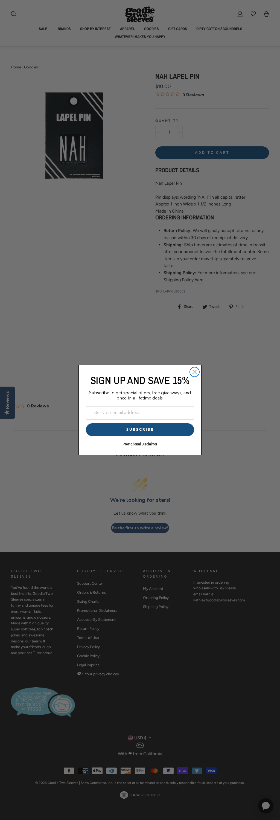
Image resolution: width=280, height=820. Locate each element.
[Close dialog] (194, 372)
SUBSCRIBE (140, 429)
